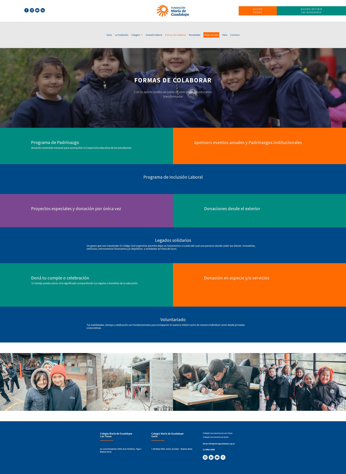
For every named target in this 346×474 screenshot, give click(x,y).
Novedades (194, 34)
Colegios (135, 34)
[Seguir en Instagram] (32, 10)
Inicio (109, 34)
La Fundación (121, 34)
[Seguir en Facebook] (26, 10)
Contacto (235, 34)
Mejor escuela (211, 34)
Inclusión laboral (154, 34)
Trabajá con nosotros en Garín (215, 437)
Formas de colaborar (175, 34)
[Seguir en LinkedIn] (43, 10)
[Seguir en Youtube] (37, 10)
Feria (224, 34)
